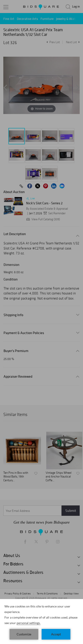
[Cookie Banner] (41, 621)
